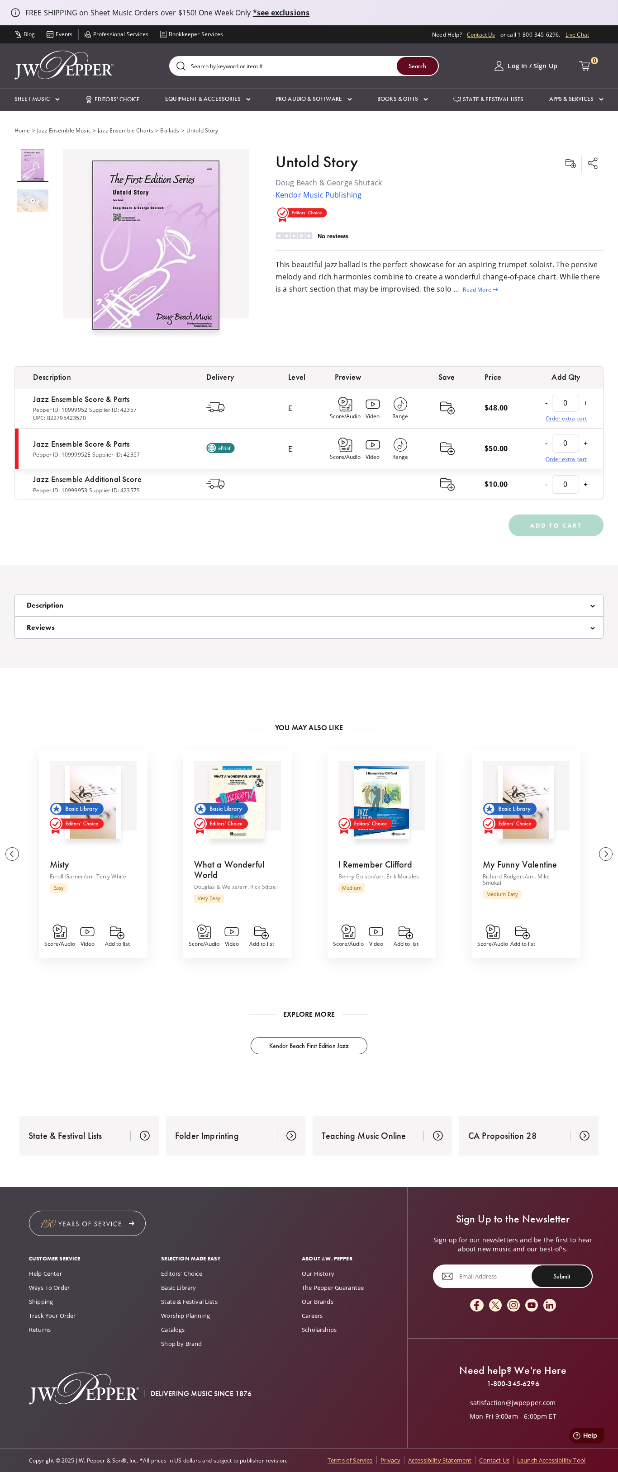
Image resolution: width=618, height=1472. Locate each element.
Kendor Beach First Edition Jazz (309, 1046)
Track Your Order (52, 1316)
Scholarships (319, 1330)
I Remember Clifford (375, 864)
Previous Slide (12, 854)
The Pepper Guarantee (333, 1287)
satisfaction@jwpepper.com (513, 1402)
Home (22, 130)
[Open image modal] (156, 248)
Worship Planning (185, 1316)
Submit (561, 1276)
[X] (495, 1306)
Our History (318, 1273)
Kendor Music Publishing (319, 194)
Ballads (169, 130)
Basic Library (178, 1287)
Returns (40, 1330)
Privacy (390, 1460)
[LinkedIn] (549, 1306)
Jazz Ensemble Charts (125, 130)
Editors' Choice (181, 1273)
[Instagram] (513, 1306)
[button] (37, 99)
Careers (312, 1316)
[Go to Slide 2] (32, 201)
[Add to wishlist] (570, 164)
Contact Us (481, 34)
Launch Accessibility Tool (551, 1460)
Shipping (41, 1301)
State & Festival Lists (189, 1301)
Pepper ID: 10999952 (60, 409)
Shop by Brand (181, 1344)
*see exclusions (281, 13)
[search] (181, 67)
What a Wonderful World (229, 870)
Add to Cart (556, 525)
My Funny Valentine (520, 864)
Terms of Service (350, 1460)
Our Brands (317, 1301)
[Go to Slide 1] (32, 165)
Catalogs (173, 1330)
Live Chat (577, 34)
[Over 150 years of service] (87, 1223)
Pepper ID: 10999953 (60, 490)
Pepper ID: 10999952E (61, 454)
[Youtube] (531, 1306)
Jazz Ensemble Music (64, 130)
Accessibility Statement (440, 1460)
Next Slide (606, 854)
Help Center (45, 1273)
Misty (60, 864)
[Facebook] (477, 1306)
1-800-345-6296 (513, 1384)
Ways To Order (49, 1287)
